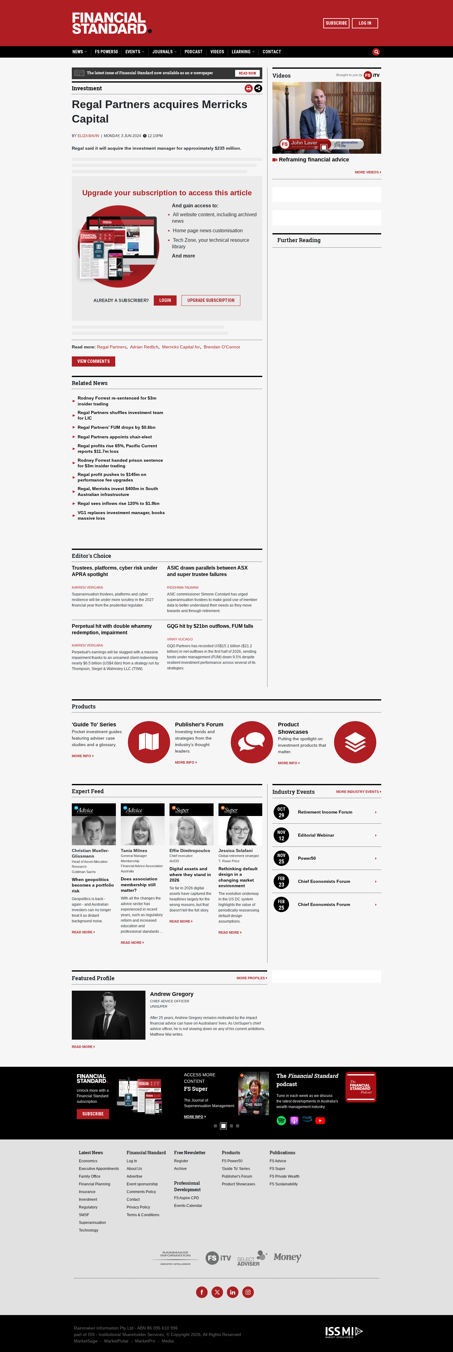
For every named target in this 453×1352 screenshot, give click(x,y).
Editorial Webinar (316, 835)
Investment (87, 88)
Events (133, 52)
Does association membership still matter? (139, 884)
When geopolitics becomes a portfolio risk (93, 885)
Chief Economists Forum (324, 881)
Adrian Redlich (144, 346)
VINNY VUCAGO (180, 639)
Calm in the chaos (302, 159)
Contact (272, 52)
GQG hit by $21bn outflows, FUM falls (210, 626)
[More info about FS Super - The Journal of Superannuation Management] (237, 1093)
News (78, 52)
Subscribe (336, 23)
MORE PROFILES (251, 978)
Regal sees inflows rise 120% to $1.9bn (119, 503)
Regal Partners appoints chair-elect (115, 436)
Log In (365, 23)
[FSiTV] (372, 75)
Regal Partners (111, 346)
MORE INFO (81, 756)
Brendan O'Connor (222, 346)
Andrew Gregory (172, 994)
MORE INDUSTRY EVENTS (357, 792)
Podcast (194, 52)
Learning (241, 52)
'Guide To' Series (94, 724)
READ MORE (82, 932)
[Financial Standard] (112, 23)
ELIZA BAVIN (88, 136)
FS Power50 (106, 52)
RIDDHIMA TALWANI (182, 587)
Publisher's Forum (199, 724)
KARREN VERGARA (87, 587)
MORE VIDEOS (367, 172)
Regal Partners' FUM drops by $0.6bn (117, 427)
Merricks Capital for (181, 346)
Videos (217, 52)
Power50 (307, 858)
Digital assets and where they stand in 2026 (190, 874)
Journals (162, 52)
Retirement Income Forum (325, 812)
